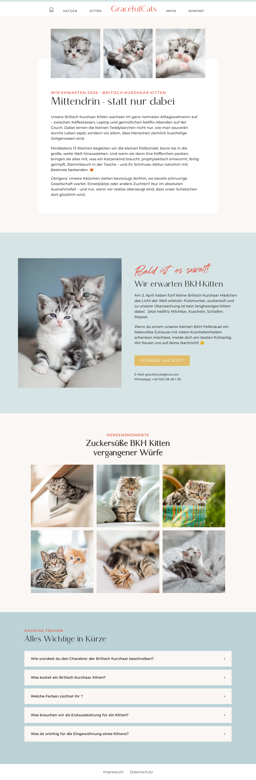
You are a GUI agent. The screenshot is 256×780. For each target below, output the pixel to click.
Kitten (95, 11)
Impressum (113, 772)
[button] (128, 658)
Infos (171, 11)
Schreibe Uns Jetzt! (162, 360)
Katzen (70, 11)
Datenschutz (141, 772)
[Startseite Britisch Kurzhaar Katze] (51, 10)
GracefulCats (134, 10)
